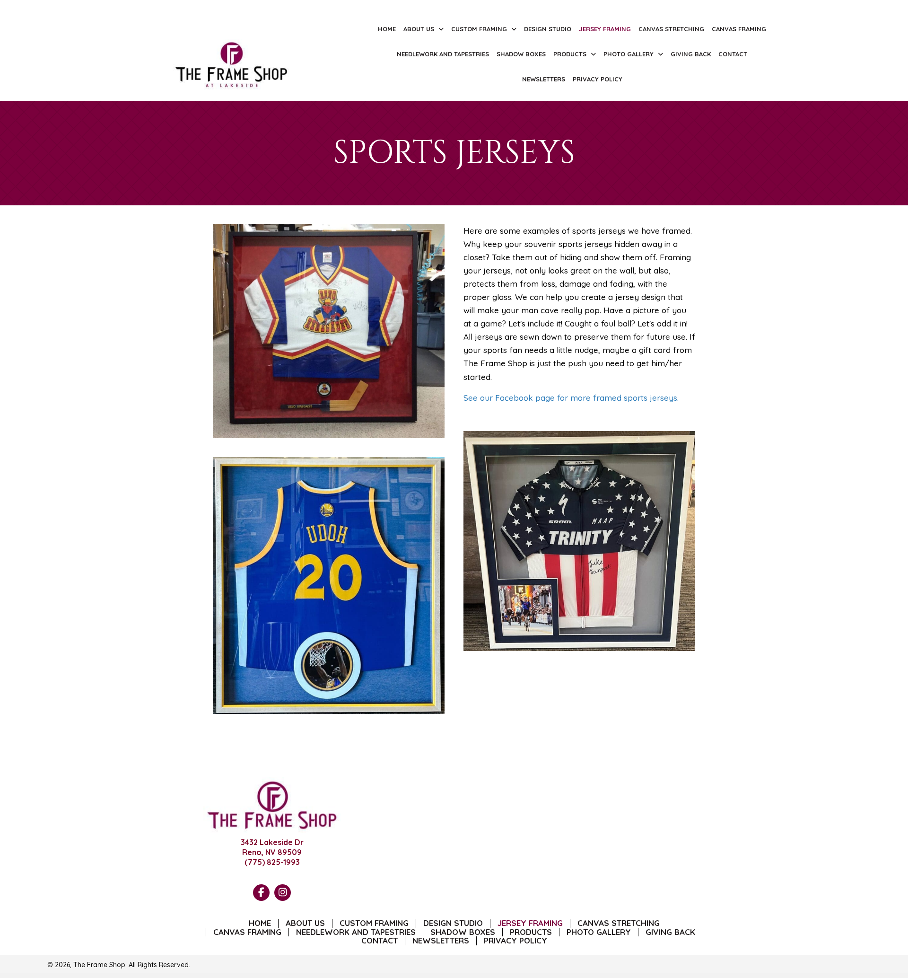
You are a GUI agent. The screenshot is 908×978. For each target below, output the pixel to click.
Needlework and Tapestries (356, 932)
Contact (379, 940)
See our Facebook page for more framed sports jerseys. (571, 398)
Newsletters (440, 940)
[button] (261, 892)
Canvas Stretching (618, 923)
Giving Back (670, 932)
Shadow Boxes (462, 932)
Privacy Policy (515, 940)
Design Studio (453, 923)
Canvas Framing (247, 932)
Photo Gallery (599, 932)
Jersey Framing (530, 923)
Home (260, 923)
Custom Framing (374, 923)
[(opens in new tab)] (232, 64)
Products (531, 932)
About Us (305, 923)
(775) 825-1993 (272, 862)
